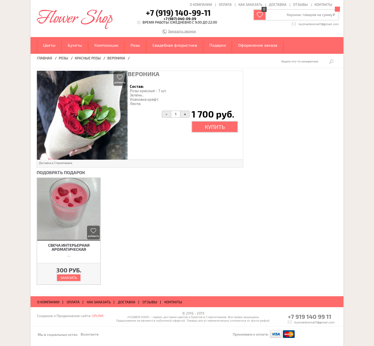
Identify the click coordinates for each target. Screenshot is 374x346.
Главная (44, 58)
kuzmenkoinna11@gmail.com (319, 23)
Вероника (116, 58)
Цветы (49, 45)
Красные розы (88, 58)
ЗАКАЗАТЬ (68, 277)
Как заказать (250, 4)
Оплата (225, 4)
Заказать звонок (182, 31)
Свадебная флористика (174, 45)
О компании (201, 4)
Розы (135, 45)
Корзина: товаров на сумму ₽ (311, 14)
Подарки (217, 45)
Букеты (75, 45)
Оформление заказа (257, 45)
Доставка (277, 4)
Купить (215, 127)
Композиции (106, 45)
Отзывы (300, 4)
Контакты (323, 4)
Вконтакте (90, 334)
